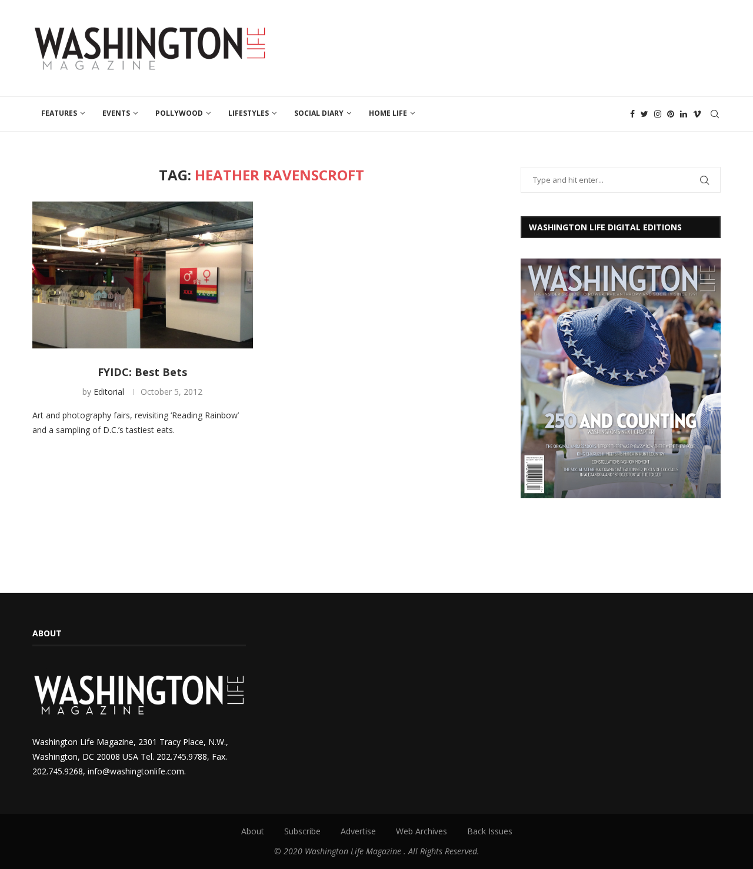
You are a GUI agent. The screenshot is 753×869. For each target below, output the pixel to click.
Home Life (388, 113)
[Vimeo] (697, 114)
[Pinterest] (670, 114)
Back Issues (489, 831)
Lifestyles (248, 113)
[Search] (715, 114)
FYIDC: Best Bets (142, 372)
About (252, 831)
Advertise (358, 831)
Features (59, 113)
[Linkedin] (683, 114)
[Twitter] (644, 114)
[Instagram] (657, 114)
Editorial (109, 391)
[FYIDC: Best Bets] (142, 275)
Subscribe (302, 831)
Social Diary (319, 113)
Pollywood (179, 113)
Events (116, 113)
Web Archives (421, 831)
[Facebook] (632, 114)
